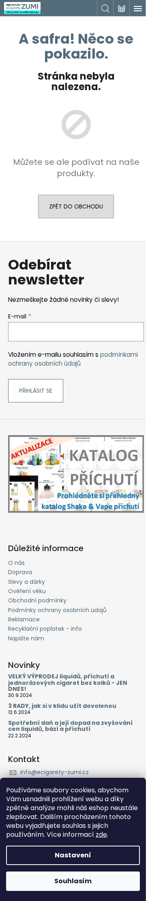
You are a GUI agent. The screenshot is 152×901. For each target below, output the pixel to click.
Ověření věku (27, 591)
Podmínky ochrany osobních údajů (57, 610)
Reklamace (24, 619)
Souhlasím (73, 881)
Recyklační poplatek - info (45, 629)
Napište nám (26, 638)
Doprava (20, 572)
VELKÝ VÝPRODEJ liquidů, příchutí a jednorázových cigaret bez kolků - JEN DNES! (67, 683)
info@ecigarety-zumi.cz (54, 772)
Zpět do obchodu (76, 206)
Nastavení (73, 855)
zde (101, 834)
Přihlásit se (35, 391)
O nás (16, 563)
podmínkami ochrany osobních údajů (73, 359)
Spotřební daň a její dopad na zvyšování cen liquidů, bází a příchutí (70, 726)
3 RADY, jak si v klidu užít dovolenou (62, 706)
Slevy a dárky (26, 582)
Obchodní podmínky (37, 600)
